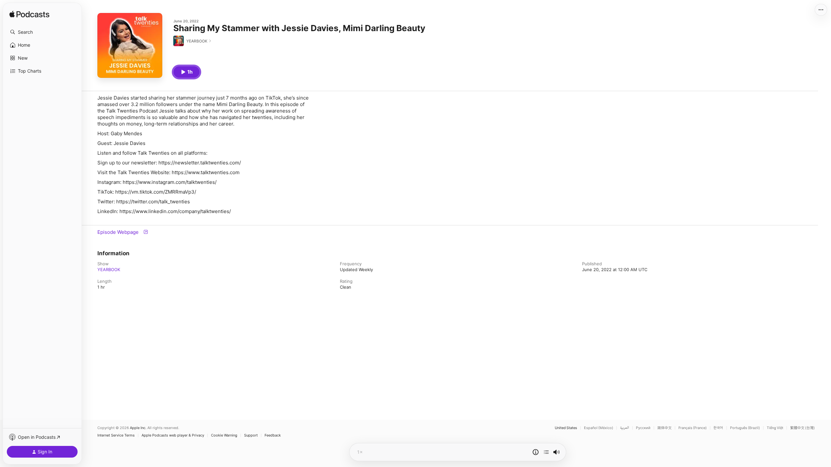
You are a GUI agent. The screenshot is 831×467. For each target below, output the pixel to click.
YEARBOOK (108, 269)
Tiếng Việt (775, 428)
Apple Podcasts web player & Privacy (173, 435)
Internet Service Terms (116, 435)
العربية (624, 428)
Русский (643, 428)
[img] (29, 14)
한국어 (718, 428)
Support (251, 435)
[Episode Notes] (536, 452)
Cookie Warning (224, 435)
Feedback (273, 435)
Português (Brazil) (745, 428)
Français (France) (692, 428)
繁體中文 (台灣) (802, 428)
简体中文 (664, 428)
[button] (42, 32)
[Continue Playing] (546, 452)
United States (566, 428)
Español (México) (598, 428)
